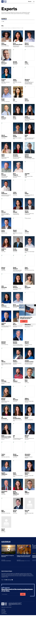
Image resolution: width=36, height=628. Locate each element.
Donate (29, 1)
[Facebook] (4, 580)
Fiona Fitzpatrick (3, 560)
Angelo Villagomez (8, 560)
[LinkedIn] (10, 580)
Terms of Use (3, 609)
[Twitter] (2, 580)
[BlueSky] (12, 580)
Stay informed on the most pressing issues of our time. (17, 589)
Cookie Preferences (4, 613)
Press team (27, 13)
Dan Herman (22, 560)
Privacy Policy (3, 610)
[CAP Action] (4, 604)
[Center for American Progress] (2, 1)
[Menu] (34, 1)
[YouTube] (6, 580)
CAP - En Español (3, 611)
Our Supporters (3, 612)
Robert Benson (19, 560)
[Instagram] (8, 580)
